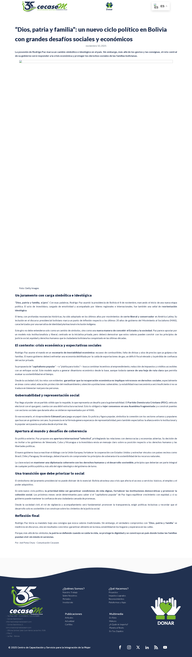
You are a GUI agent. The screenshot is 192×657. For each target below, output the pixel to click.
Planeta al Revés (116, 627)
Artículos (69, 617)
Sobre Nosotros (70, 595)
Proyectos (113, 592)
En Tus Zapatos (116, 631)
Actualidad (69, 621)
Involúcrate (68, 602)
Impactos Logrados (117, 595)
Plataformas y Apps (117, 602)
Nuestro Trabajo (70, 592)
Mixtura (112, 621)
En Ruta (112, 617)
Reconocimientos (116, 599)
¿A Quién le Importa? (118, 624)
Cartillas (69, 624)
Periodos (67, 599)
